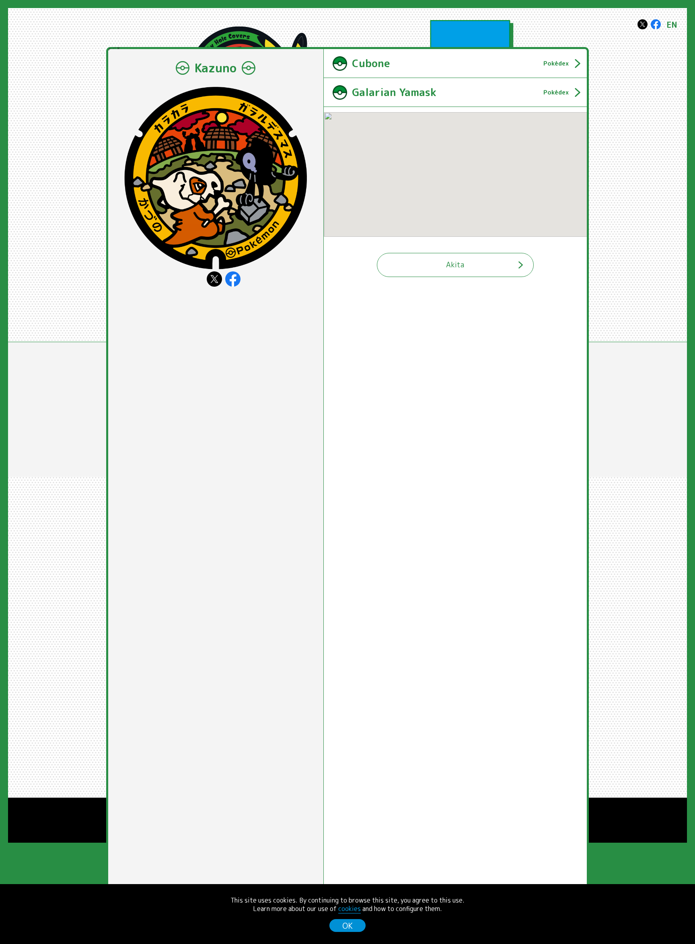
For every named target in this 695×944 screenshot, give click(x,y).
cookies (349, 908)
